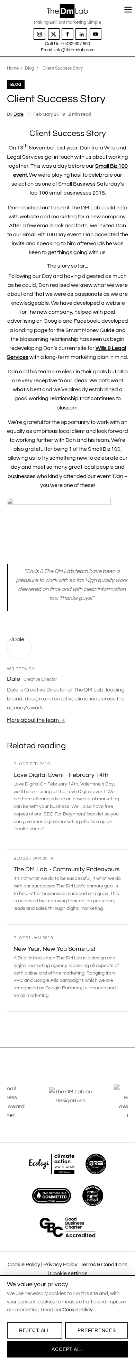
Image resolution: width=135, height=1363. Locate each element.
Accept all (67, 1349)
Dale (19, 114)
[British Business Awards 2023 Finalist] (104, 1102)
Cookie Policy (24, 1264)
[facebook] (67, 34)
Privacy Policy (60, 1264)
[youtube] (95, 34)
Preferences (97, 1330)
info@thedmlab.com (74, 50)
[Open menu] (128, 10)
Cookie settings (69, 1273)
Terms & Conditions (104, 1264)
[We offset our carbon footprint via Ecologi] (51, 1164)
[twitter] (54, 34)
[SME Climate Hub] (51, 1195)
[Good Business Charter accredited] (67, 1227)
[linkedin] (81, 34)
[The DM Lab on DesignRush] (40, 1102)
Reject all (34, 1330)
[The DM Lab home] (67, 11)
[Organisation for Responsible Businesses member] (96, 1164)
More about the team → (36, 720)
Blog (29, 68)
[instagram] (39, 34)
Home (13, 68)
